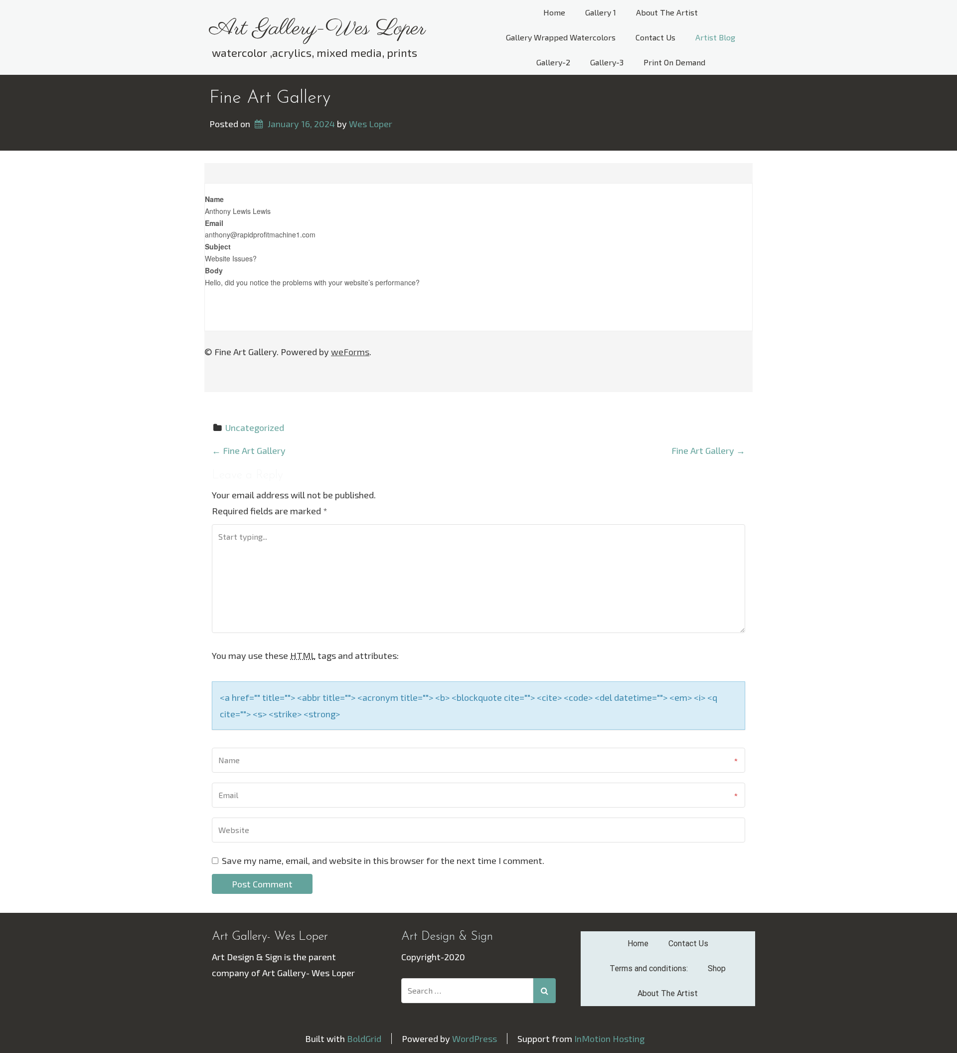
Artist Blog (715, 37)
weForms (350, 351)
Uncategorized (254, 427)
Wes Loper (370, 123)
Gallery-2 (553, 62)
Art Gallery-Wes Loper (317, 28)
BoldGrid (364, 1038)
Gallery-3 (607, 62)
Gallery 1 (600, 12)
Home (554, 12)
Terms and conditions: (649, 968)
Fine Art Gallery (269, 98)
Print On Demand (674, 62)
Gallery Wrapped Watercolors (561, 37)
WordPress (474, 1038)
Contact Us (655, 37)
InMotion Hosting (609, 1038)
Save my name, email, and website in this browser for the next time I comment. (383, 860)
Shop (717, 968)
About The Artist (667, 12)
